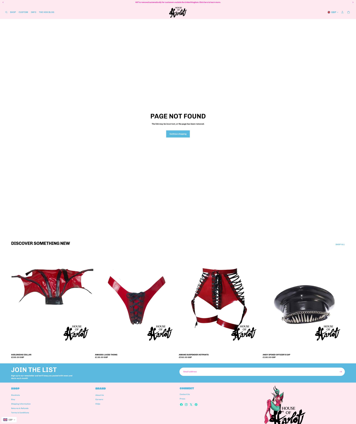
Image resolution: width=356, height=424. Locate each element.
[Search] (6, 12)
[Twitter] (191, 404)
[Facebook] (181, 404)
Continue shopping (178, 134)
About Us (99, 395)
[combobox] (9, 420)
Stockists (15, 395)
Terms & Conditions (20, 412)
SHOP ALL (340, 244)
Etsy (13, 399)
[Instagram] (186, 404)
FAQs (97, 404)
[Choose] (89, 347)
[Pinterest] (196, 404)
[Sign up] (341, 372)
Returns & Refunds (20, 408)
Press (182, 399)
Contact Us (185, 394)
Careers (99, 399)
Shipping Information (21, 404)
